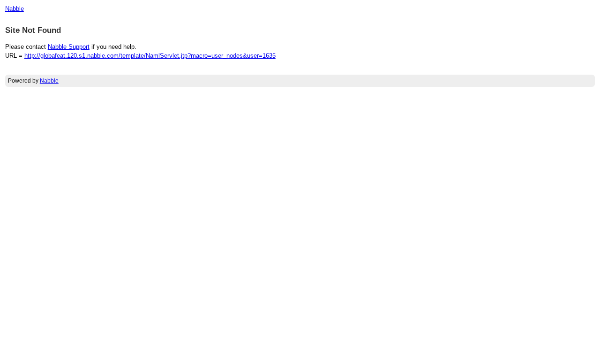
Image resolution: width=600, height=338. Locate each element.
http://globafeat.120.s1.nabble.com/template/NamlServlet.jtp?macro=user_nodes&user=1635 (150, 55)
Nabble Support (69, 46)
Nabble (14, 8)
